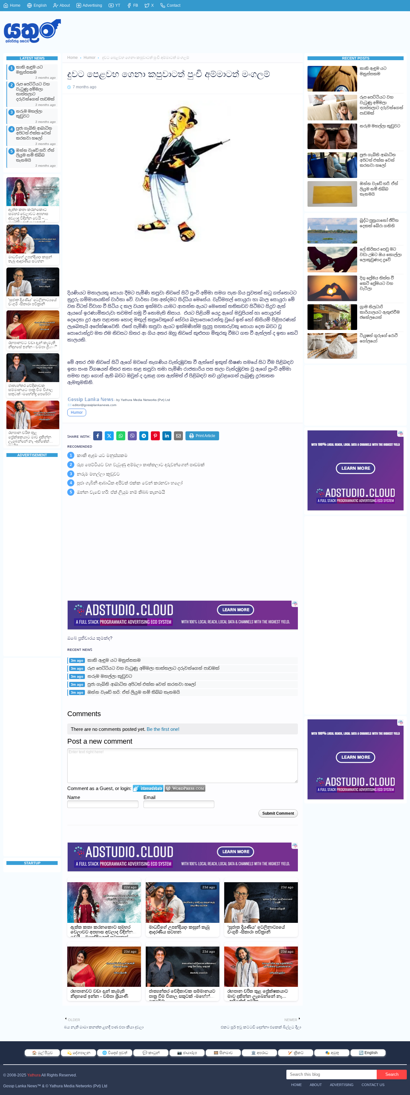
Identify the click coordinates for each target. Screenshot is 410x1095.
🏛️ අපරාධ (259, 1053)
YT (117, 5)
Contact (173, 5)
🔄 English (368, 1053)
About (64, 5)
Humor (89, 57)
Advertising (92, 5)
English (40, 5)
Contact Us (373, 1085)
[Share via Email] (178, 435)
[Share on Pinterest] (155, 435)
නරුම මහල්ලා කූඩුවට (29, 114)
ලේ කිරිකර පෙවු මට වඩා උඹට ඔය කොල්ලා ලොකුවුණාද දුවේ (381, 254)
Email (149, 797)
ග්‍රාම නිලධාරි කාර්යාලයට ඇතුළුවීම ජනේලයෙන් (380, 312)
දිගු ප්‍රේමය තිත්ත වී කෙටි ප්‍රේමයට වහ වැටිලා (377, 283)
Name (73, 797)
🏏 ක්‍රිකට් (296, 1053)
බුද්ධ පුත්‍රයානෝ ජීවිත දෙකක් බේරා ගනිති (379, 223)
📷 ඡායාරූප (187, 1053)
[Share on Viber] (132, 435)
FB (135, 5)
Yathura (34, 1075)
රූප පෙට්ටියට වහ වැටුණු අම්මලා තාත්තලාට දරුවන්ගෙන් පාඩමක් (35, 91)
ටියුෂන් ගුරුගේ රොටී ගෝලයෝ (379, 338)
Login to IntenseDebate (148, 788)
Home (14, 5)
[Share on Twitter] (109, 435)
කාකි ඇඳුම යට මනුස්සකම (29, 70)
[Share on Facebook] (97, 435)
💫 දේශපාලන (78, 1053)
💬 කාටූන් (151, 1053)
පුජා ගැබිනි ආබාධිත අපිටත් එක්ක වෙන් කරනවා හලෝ (34, 133)
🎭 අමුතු (332, 1053)
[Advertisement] (32, 557)
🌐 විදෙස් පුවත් (114, 1053)
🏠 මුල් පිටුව (42, 1053)
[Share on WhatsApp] (120, 435)
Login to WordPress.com (185, 788)
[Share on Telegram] (143, 435)
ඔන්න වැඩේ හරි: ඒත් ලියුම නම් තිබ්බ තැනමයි (35, 155)
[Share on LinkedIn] (166, 435)
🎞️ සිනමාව (223, 1053)
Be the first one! (163, 729)
